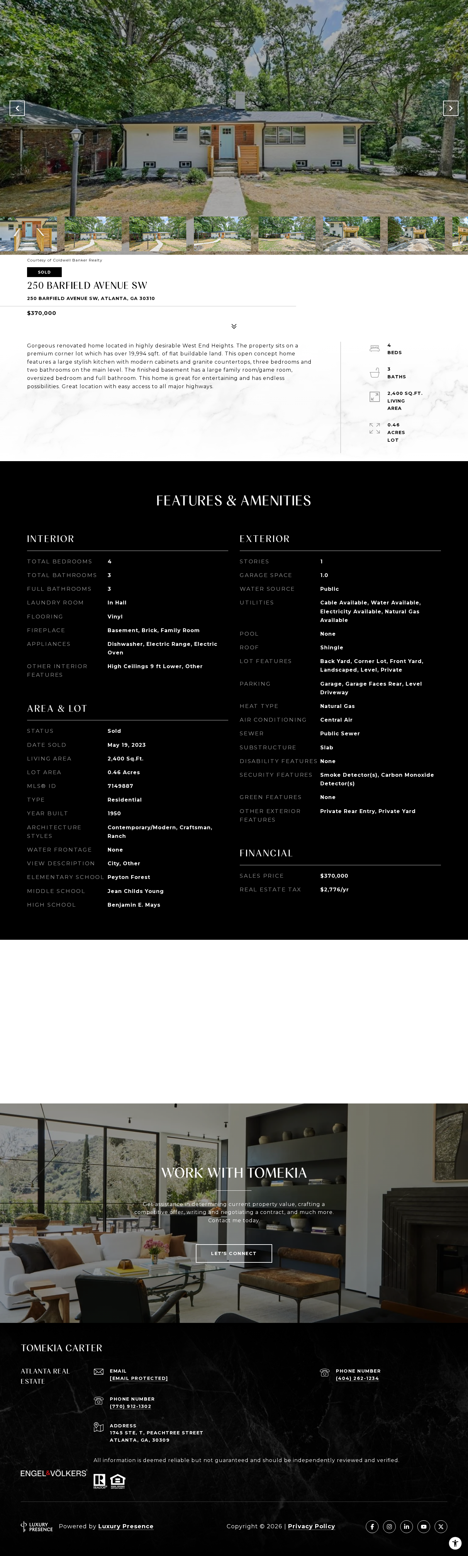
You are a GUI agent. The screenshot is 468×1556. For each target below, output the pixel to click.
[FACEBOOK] (372, 1526)
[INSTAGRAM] (389, 1526)
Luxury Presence (126, 1526)
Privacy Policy (311, 1526)
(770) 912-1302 (130, 1406)
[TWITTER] (441, 1526)
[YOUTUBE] (423, 1526)
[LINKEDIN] (406, 1526)
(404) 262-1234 (357, 1378)
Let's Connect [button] (234, 1253)
